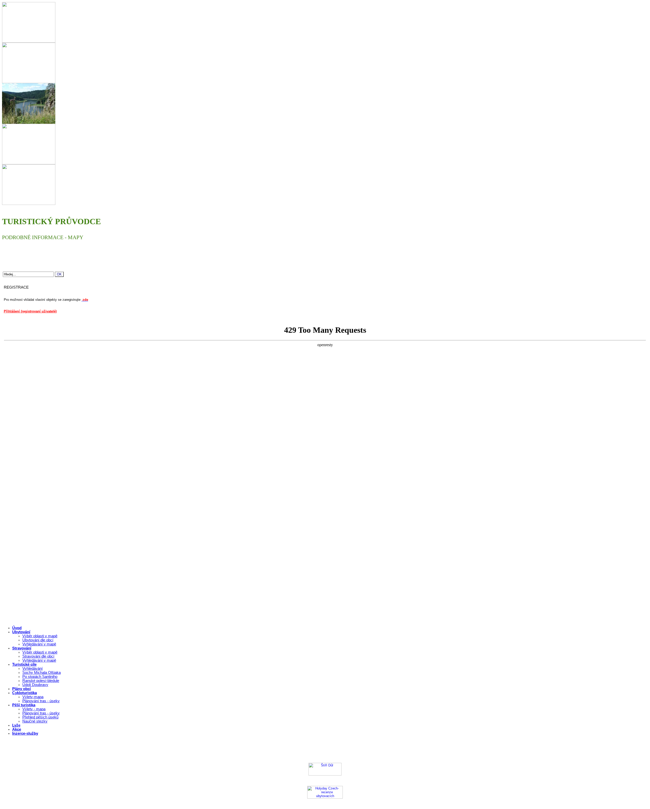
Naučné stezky (34, 721)
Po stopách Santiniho (39, 677)
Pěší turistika (23, 705)
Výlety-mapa (32, 697)
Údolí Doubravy (35, 685)
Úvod (17, 628)
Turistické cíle (24, 664)
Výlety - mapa (33, 709)
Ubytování (21, 632)
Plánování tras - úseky (41, 701)
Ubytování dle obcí (37, 640)
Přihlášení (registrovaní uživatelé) (30, 311)
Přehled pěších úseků (40, 717)
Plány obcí (21, 689)
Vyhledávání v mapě (39, 644)
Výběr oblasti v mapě (39, 636)
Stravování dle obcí (38, 656)
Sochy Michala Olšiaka (41, 673)
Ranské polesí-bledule (40, 681)
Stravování (21, 648)
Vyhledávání (32, 668)
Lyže (16, 725)
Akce (16, 729)
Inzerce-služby (25, 733)
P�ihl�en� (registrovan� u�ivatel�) (351, 750)
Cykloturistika (24, 693)
